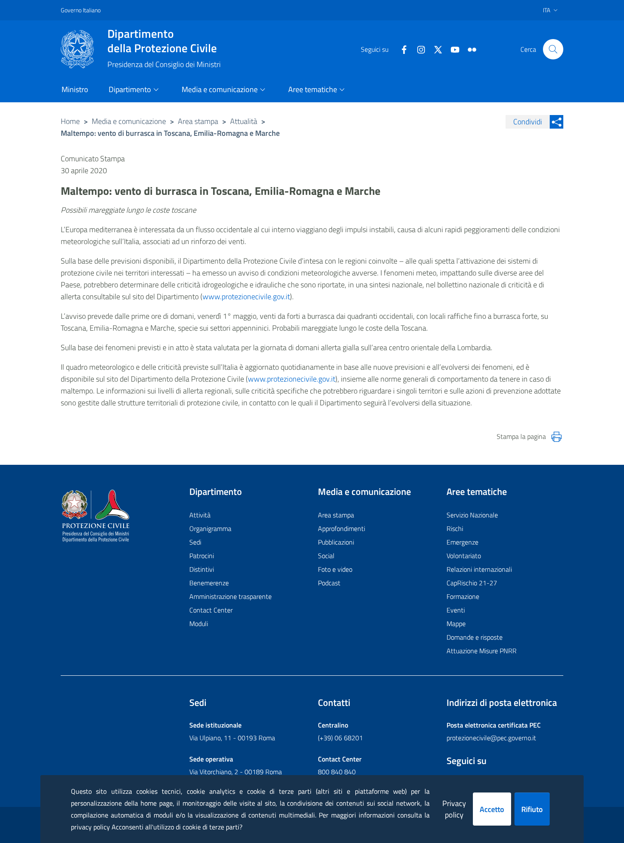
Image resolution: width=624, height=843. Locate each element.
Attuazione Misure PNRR (482, 651)
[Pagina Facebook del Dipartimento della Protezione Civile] (400, 49)
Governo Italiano (81, 10)
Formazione (463, 596)
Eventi (456, 610)
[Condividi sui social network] (556, 122)
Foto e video (335, 569)
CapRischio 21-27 (472, 583)
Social (326, 556)
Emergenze (462, 542)
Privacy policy (454, 809)
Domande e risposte (475, 637)
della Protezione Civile (162, 40)
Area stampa (198, 121)
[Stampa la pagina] (556, 437)
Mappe (456, 623)
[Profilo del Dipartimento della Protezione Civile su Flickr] (468, 49)
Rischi (455, 528)
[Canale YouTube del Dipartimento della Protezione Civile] (451, 49)
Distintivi (201, 569)
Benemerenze (209, 583)
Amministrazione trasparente (230, 596)
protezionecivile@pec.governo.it (491, 738)
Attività (200, 515)
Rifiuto (532, 809)
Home (70, 121)
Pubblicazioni (336, 542)
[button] (553, 49)
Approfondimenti (341, 528)
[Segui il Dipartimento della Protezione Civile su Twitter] (434, 49)
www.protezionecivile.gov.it (246, 296)
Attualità (243, 121)
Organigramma (210, 528)
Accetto (492, 809)
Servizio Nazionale (472, 515)
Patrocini (201, 556)
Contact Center (211, 610)
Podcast (329, 583)
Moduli (198, 623)
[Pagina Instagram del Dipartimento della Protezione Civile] (417, 49)
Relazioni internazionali (479, 569)
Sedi (195, 542)
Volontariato (464, 556)
